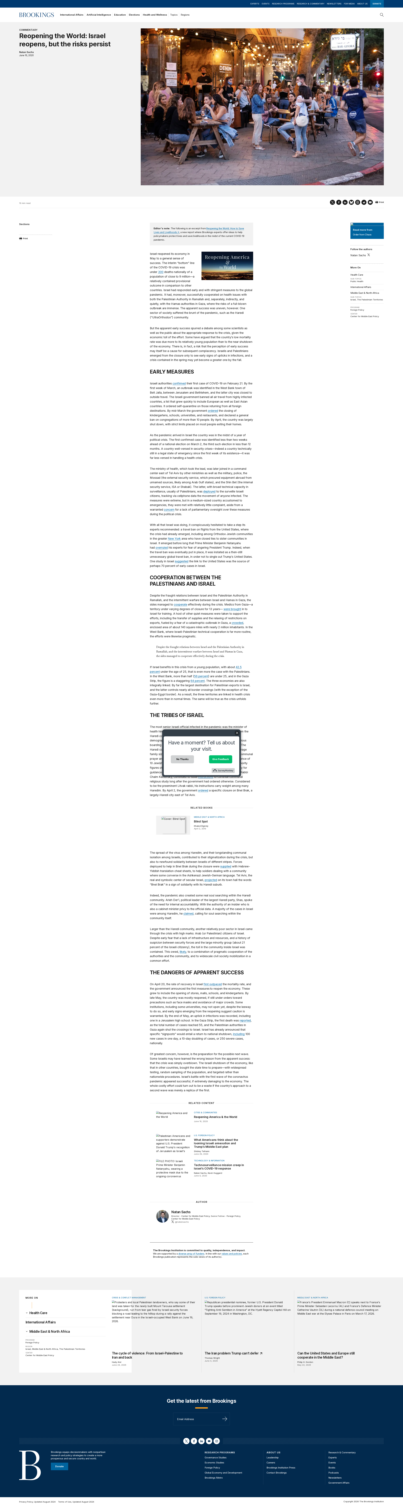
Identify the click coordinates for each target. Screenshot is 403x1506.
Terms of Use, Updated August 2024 (76, 1501)
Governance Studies (216, 1457)
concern (169, 509)
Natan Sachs (26, 52)
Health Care (356, 274)
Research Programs (283, 3)
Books (331, 1467)
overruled (162, 547)
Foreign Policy (357, 310)
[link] (38, 1313)
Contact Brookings (277, 1472)
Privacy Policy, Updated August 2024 (37, 1501)
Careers (271, 1462)
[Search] (382, 15)
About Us (362, 3)
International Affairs (71, 14)
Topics (174, 14)
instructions (205, 776)
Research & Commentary (310, 3)
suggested (181, 561)
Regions (185, 14)
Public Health (356, 281)
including (239, 1034)
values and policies (231, 1253)
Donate (377, 3)
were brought (232, 609)
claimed (188, 913)
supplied (225, 866)
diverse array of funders (191, 1253)
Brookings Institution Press (281, 1467)
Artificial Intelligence (99, 14)
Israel (353, 299)
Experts (254, 3)
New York (174, 538)
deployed (209, 491)
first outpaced (213, 984)
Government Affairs (338, 1482)
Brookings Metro (214, 1477)
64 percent (197, 680)
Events (266, 3)
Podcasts (333, 1472)
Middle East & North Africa (364, 292)
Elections (134, 14)
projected (211, 880)
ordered (213, 410)
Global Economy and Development (223, 1472)
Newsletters (334, 3)
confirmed (179, 383)
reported (245, 1020)
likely (183, 951)
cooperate (180, 604)
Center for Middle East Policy (364, 316)
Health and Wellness (155, 14)
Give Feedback (220, 759)
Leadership (273, 1457)
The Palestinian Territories (370, 299)
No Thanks (182, 759)
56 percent (201, 676)
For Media (349, 3)
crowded (237, 622)
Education (120, 14)
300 (160, 272)
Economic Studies (214, 1462)
